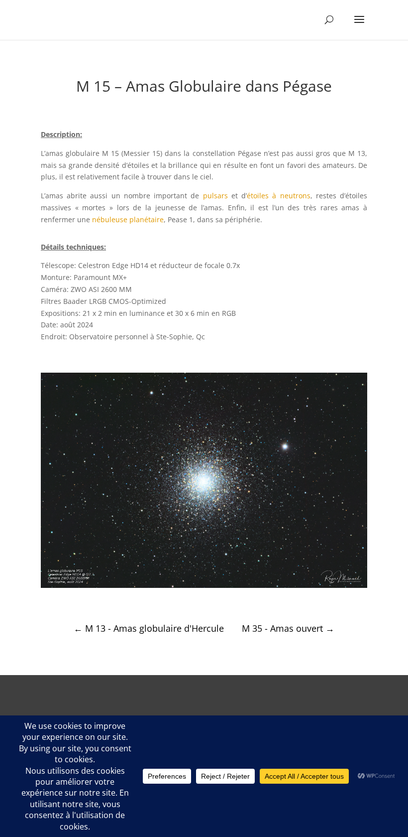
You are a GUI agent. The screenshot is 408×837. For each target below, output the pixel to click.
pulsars (215, 195)
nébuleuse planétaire (128, 219)
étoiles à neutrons (278, 195)
